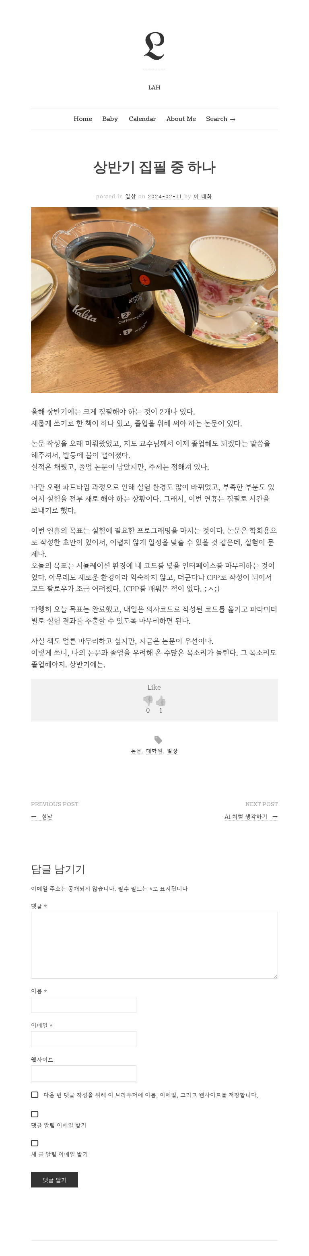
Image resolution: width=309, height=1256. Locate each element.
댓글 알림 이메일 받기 (59, 1125)
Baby (110, 119)
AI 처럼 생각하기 (251, 816)
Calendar (142, 119)
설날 (42, 816)
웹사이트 (42, 1059)
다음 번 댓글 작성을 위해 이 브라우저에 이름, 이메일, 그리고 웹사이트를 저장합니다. (150, 1095)
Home (83, 119)
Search (216, 119)
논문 (136, 751)
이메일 (42, 1025)
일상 (130, 196)
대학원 (154, 751)
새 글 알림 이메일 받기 (59, 1154)
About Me (181, 119)
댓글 (39, 906)
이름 (39, 991)
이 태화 (203, 196)
